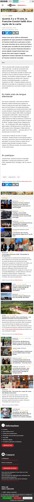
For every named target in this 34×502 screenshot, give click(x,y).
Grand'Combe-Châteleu (19, 348)
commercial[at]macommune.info (10, 464)
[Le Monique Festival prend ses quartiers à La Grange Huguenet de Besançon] (6, 223)
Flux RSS (5, 437)
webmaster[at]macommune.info (10, 480)
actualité (22, 366)
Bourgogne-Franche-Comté (20, 229)
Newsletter (8, 445)
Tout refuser (17, 498)
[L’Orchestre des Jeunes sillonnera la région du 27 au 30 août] (6, 231)
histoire (4, 177)
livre (19, 177)
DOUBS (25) (15, 366)
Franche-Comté (17, 358)
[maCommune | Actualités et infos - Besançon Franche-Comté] (12, 5)
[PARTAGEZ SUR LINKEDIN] (10, 32)
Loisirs (14, 315)
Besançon (15, 201)
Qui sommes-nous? (8, 431)
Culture (4, 15)
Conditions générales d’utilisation (12, 441)
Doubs (4, 315)
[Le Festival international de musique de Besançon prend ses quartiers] (6, 360)
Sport (26, 410)
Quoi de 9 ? (15, 339)
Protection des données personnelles (13, 435)
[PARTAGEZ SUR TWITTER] (7, 32)
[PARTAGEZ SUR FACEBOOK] (3, 32)
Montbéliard (16, 409)
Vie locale (28, 338)
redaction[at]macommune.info (10, 460)
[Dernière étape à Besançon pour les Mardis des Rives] (6, 296)
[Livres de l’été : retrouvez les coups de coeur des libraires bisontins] (17, 381)
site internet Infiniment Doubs (14, 329)
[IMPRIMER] (17, 32)
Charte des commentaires (10, 433)
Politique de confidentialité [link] (17, 500)
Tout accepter (7, 498)
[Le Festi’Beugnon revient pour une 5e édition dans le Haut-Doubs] (6, 350)
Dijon (14, 284)
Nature (24, 284)
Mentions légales (7, 439)
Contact (5, 429)
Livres (10, 15)
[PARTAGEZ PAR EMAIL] (13, 32)
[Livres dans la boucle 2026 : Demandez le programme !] (17, 244)
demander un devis (10, 468)
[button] (30, 1)
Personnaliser (28, 498)
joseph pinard (12, 177)
